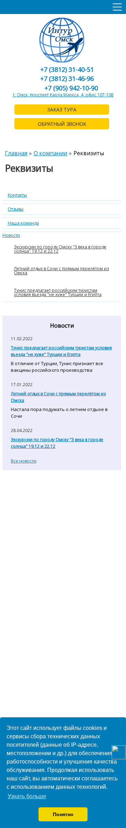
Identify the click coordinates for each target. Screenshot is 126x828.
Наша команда (23, 223)
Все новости (23, 461)
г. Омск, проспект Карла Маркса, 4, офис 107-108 (63, 95)
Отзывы (15, 209)
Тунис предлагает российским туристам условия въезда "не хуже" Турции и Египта (58, 292)
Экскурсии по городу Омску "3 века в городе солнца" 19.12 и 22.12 (60, 249)
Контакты (17, 195)
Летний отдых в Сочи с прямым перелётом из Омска (61, 271)
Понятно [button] (63, 814)
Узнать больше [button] (27, 796)
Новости (11, 235)
